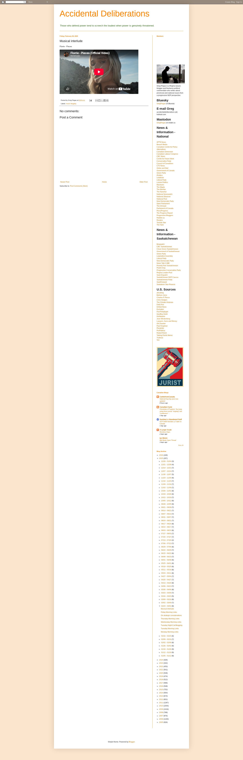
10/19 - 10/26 (166, 494)
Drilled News (161, 307)
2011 (161, 703)
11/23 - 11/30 (166, 478)
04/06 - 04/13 (166, 586)
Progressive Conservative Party (169, 270)
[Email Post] (90, 100)
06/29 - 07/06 (166, 547)
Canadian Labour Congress (167, 154)
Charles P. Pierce (163, 298)
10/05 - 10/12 (166, 501)
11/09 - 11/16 (166, 484)
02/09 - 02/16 (166, 639)
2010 (161, 706)
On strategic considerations (171, 615)
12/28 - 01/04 (166, 461)
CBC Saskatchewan (164, 247)
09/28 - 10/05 (166, 504)
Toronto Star (161, 223)
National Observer (164, 197)
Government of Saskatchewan (168, 251)
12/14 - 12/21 (166, 468)
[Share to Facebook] (104, 100)
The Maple (161, 187)
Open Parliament (163, 204)
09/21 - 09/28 (166, 507)
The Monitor (161, 189)
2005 (161, 722)
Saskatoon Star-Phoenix (166, 284)
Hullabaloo (161, 316)
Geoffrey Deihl (162, 314)
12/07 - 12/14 (166, 471)
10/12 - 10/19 (166, 497)
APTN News (161, 142)
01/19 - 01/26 (166, 649)
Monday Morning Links (169, 632)
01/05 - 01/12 (166, 656)
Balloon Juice (162, 295)
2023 (161, 663)
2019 (161, 676)
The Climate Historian (165, 302)
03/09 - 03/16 (166, 599)
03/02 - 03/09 (166, 603)
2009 (161, 709)
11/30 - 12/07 (166, 474)
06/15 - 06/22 (166, 553)
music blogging (71, 103)
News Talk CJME (163, 263)
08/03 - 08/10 (166, 530)
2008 (161, 712)
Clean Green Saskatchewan (167, 249)
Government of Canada (166, 171)
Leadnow (160, 178)
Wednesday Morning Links (171, 622)
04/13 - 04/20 (166, 583)
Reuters (160, 220)
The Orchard (161, 206)
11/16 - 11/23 (166, 481)
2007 (161, 716)
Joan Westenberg (163, 319)
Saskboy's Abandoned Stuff (171, 419)
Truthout (160, 338)
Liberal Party (161, 180)
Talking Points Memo (165, 335)
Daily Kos (160, 305)
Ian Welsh (163, 438)
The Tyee (160, 225)
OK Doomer (161, 324)
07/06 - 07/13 (166, 543)
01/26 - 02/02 (166, 646)
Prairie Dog (161, 268)
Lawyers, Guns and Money (167, 321)
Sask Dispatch (162, 275)
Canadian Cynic (166, 407)
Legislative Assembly (165, 256)
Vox (158, 340)
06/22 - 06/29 (166, 550)
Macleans (160, 185)
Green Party (161, 173)
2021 (161, 670)
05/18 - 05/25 (166, 567)
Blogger (132, 742)
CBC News (161, 156)
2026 (161, 455)
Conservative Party (164, 161)
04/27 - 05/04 (166, 576)
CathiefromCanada (167, 397)
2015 (161, 690)
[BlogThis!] (99, 100)
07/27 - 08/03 (166, 534)
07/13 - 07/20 (166, 540)
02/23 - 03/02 (166, 606)
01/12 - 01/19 (166, 652)
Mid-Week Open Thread (168, 440)
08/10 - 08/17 (166, 527)
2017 (161, 683)
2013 (161, 696)
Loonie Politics (162, 182)
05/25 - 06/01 (166, 563)
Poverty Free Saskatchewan (167, 266)
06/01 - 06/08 (166, 560)
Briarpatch (161, 244)
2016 (161, 686)
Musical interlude (167, 609)
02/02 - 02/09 (166, 643)
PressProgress (162, 211)
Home (104, 182)
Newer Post (64, 182)
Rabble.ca (161, 218)
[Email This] (96, 100)
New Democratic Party (165, 201)
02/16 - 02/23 (166, 636)
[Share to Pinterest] (107, 100)
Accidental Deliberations (104, 13)
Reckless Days (165, 432)
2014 (161, 693)
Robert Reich (162, 333)
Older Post (144, 182)
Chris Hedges (162, 300)
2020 (161, 673)
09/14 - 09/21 (166, 511)
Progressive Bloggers (165, 215)
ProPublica (161, 331)
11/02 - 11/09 (166, 488)
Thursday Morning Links (170, 619)
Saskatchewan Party (164, 280)
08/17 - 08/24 (166, 524)
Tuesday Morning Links (170, 629)
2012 (161, 699)
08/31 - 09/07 (166, 517)
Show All (180, 445)
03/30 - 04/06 (166, 590)
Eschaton (160, 309)
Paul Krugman (162, 326)
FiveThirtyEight (162, 312)
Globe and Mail (162, 168)
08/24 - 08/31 (166, 521)
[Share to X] (102, 100)
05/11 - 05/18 (166, 570)
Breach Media (162, 145)
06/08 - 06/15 (166, 557)
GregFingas (161, 104)
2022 (161, 666)
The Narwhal (161, 192)
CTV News (161, 166)
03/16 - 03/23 (166, 596)
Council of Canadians (165, 164)
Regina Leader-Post (164, 273)
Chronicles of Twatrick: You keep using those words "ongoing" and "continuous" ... (171, 411)
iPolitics (160, 175)
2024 (161, 660)
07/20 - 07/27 (166, 537)
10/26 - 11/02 (166, 491)
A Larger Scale (166, 430)
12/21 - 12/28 (166, 465)
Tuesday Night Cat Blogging (171, 625)
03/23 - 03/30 (166, 593)
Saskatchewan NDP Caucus (167, 277)
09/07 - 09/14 (166, 514)
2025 (161, 458)
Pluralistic (160, 328)
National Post (162, 199)
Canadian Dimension (165, 152)
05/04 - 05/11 (166, 573)
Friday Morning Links (169, 612)
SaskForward (162, 282)
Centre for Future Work (165, 159)
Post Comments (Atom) (79, 186)
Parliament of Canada (165, 208)
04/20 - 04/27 (166, 580)
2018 (161, 680)
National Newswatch (164, 194)
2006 (161, 719)
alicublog (160, 293)
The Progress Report (165, 213)
